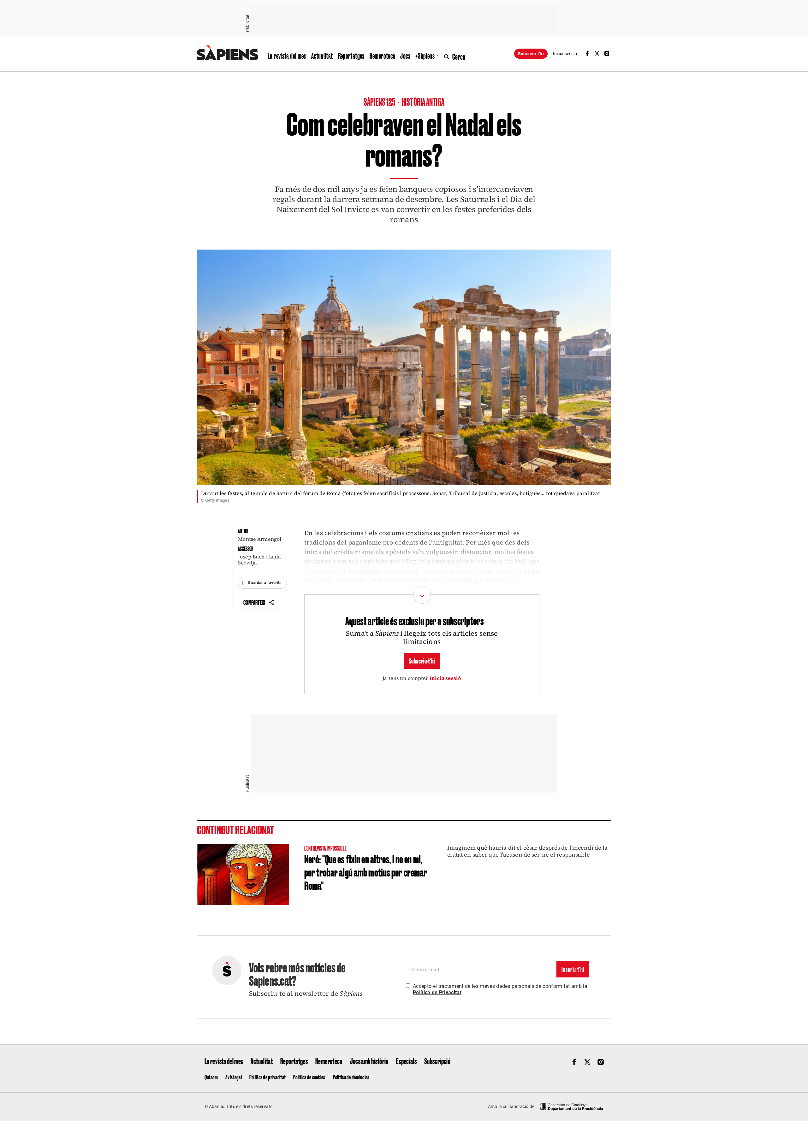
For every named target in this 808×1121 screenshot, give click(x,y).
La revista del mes (287, 55)
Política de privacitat (267, 1077)
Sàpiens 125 (380, 101)
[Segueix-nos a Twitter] (597, 53)
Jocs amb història (369, 1060)
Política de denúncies (351, 1077)
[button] (262, 583)
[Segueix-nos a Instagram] (607, 53)
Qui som (211, 1077)
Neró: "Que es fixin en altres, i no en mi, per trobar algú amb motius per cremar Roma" (365, 872)
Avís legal (233, 1077)
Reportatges (351, 55)
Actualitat (322, 55)
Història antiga (422, 101)
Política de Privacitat (437, 992)
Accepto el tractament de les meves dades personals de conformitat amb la (500, 989)
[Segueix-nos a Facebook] (587, 53)
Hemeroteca (382, 55)
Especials (406, 1060)
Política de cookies (309, 1077)
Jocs (405, 55)
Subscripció (437, 1060)
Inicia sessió (445, 678)
